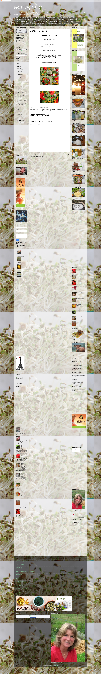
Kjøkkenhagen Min (43, 21)
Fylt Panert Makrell (21, 80)
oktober (19, 72)
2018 (18, 60)
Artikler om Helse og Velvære (58, 25)
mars (19, 112)
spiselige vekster (64, 109)
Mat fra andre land (76, 23)
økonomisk (52, 110)
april (19, 111)
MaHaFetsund (19, 264)
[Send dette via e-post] (43, 107)
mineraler (51, 109)
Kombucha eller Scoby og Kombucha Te (23, 501)
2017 (18, 61)
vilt (42, 110)
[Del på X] (45, 107)
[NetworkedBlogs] (32, 615)
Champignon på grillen (21, 101)
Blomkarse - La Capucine (22, 83)
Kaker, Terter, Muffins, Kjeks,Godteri (22, 23)
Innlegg (74, 449)
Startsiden (49, 154)
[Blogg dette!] (44, 107)
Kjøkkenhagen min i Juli (22, 82)
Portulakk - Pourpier (21, 92)
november (19, 71)
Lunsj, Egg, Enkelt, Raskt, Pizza (22, 21)
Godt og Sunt (28, 7)
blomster (37, 109)
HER (42, 46)
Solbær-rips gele (23, 509)
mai (18, 109)
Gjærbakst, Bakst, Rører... (70, 21)
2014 (18, 66)
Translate (23, 50)
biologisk (33, 109)
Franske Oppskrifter (67, 23)
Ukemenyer (18, 25)
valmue (40, 110)
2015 (18, 65)
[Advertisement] (20, 297)
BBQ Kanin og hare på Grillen (21, 96)
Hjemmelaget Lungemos (80, 298)
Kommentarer (75, 451)
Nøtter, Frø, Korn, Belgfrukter (73, 19)
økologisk (48, 110)
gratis (42, 109)
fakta (40, 109)
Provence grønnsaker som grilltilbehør (22, 98)
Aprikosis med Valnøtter (22, 100)
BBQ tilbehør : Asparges (22, 93)
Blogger (56, 665)
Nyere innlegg (33, 154)
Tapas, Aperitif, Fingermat (41, 23)
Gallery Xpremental (20, 271)
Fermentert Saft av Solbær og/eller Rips (80, 287)
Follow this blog (33, 617)
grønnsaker (47, 109)
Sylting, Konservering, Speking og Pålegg (67, 17)
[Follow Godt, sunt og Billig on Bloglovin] (20, 370)
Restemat (24, 25)
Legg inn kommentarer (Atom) (39, 156)
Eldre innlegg (66, 154)
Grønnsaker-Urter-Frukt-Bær (60, 19)
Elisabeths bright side (20, 256)
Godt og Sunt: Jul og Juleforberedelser (20, 38)
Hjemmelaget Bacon (23, 428)
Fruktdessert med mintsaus (22, 79)
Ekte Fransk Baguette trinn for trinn (23, 464)
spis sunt (59, 109)
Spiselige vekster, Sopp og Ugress (22, 19)
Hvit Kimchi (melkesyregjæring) (79, 276)
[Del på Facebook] (46, 107)
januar (19, 115)
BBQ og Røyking (31, 25)
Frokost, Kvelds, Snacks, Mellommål (56, 21)
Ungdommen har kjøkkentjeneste (21, 86)
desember (19, 69)
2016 (18, 63)
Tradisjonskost (19, 249)
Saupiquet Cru (20, 105)
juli (18, 77)
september (19, 74)
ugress (36, 110)
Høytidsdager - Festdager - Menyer (22, 17)
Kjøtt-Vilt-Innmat (34, 19)
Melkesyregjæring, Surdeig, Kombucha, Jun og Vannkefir (47, 17)
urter (37, 110)
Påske (32, 17)
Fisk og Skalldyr (49, 19)
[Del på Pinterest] (47, 107)
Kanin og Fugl (41, 19)
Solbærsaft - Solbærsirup (22, 446)
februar (19, 114)
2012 (18, 117)
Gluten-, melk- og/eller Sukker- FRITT (44, 25)
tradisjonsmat (32, 110)
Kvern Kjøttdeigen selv (24, 437)
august (19, 76)
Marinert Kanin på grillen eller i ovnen (22, 104)
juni (18, 107)
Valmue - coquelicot (21, 89)
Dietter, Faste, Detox (34, 21)
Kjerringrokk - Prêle (21, 90)
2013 (18, 68)
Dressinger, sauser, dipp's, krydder (54, 23)
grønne (44, 109)
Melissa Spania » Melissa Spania (21, 246)
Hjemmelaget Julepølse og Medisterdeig (23, 474)
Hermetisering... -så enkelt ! (24, 455)
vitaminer (44, 110)
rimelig (57, 109)
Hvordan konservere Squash (79, 305)
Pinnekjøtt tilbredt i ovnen (24, 484)
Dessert (33, 23)
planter (54, 109)
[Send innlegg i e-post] (41, 107)
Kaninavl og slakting (79, 292)
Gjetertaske (19, 87)
